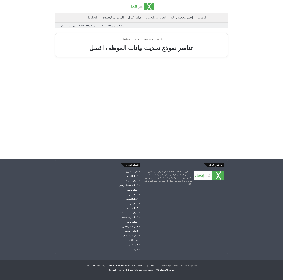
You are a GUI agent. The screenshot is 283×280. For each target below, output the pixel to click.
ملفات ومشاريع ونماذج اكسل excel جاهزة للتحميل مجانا (131, 265)
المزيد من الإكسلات (113, 17)
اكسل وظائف (132, 222)
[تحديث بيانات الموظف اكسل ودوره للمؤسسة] (200, 104)
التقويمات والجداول (155, 17)
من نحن (72, 26)
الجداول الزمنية (131, 231)
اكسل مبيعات (132, 203)
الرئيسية (201, 17)
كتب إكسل (133, 245)
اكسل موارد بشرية (130, 217)
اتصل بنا (92, 17)
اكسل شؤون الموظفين (128, 185)
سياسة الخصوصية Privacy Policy (91, 26)
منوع (136, 249)
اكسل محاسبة (132, 208)
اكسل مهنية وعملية (214, 67)
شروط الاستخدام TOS (117, 26)
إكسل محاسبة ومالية (181, 17)
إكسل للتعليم (132, 176)
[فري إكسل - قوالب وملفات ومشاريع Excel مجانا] (141, 6)
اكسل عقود (133, 194)
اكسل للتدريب (132, 199)
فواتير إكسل (134, 17)
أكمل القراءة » (214, 140)
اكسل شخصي (132, 190)
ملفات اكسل (91, 265)
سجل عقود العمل (130, 235)
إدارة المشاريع (132, 171)
